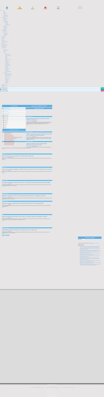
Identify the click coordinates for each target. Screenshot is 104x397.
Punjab (4, 12)
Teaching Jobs (5, 34)
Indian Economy (7, 68)
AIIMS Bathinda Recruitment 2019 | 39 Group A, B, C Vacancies (19, 230)
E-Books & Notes (4, 44)
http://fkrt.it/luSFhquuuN (96, 243)
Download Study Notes (5, 85)
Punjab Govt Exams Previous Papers (9, 136)
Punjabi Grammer (5, 50)
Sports (6, 53)
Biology (6, 56)
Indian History (7, 70)
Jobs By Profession (4, 30)
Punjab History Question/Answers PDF (9, 143)
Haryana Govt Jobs (50, 392)
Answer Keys (3, 37)
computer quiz (5, 72)
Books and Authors (7, 54)
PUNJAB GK (64, 390)
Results (3, 38)
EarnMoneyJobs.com (29, 121)
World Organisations (7, 65)
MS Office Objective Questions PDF (8, 139)
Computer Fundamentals (8, 73)
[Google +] (56, 395)
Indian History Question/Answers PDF (9, 144)
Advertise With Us (4, 47)
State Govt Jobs (80, 8)
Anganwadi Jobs (5, 18)
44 (7, 235)
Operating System (7, 77)
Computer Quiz (6, 115)
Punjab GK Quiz (6, 107)
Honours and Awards (8, 59)
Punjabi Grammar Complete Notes (8, 135)
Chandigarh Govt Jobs (51, 391)
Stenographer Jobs (7, 24)
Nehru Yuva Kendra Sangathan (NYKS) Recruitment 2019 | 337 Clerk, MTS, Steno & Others (27, 169)
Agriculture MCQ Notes (7, 134)
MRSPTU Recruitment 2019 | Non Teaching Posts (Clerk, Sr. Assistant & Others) (24, 196)
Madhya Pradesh (5, 16)
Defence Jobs (5, 20)
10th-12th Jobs (80, 7)
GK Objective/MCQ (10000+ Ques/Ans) (9, 142)
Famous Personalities (8, 71)
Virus (6, 76)
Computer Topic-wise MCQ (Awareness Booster (10, 138)
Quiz (2, 48)
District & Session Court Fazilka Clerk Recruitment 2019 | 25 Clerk (36, 144)
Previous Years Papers (5, 45)
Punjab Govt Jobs (80, 6)
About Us (3, 86)
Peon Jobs (6, 23)
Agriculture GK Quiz (7, 113)
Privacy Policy (34, 391)
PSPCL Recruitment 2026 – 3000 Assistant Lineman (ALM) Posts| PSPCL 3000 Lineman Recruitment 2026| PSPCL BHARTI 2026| (90, 261)
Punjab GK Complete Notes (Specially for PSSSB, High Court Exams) (13, 137)
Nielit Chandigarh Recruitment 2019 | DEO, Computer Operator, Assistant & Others (24, 216)
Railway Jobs (5, 29)
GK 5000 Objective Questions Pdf (8, 141)
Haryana (4, 14)
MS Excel (6, 83)
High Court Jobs (5, 21)
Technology (6, 66)
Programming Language (8, 75)
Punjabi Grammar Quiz (7, 109)
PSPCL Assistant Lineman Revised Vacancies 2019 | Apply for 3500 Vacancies (39, 134)
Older (8, 235)
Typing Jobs (5, 35)
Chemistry (6, 58)
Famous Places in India (8, 55)
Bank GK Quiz (6, 111)
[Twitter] (52, 395)
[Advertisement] (52, 97)
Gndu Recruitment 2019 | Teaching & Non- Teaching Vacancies (38, 119)
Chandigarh (4, 13)
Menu (0, 10)
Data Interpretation (7, 74)
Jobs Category (3, 17)
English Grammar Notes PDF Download (9, 140)
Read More (27, 124)
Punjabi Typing (4, 46)
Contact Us (33, 390)
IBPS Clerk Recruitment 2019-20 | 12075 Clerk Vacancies (17, 156)
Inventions (6, 60)
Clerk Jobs (6, 22)
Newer (3, 235)
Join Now (102, 89)
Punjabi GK (4, 49)
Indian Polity (6, 69)
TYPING (63, 391)
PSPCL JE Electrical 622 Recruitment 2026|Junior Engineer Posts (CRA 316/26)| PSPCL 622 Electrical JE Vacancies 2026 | (90, 252)
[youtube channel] (90, 285)
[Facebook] (48, 395)
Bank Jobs (4, 19)
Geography (6, 67)
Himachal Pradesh (5, 15)
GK (3, 52)
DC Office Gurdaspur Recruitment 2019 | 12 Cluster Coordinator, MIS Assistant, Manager (26, 182)
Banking (4, 51)
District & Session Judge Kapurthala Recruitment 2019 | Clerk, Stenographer (23, 203)
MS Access (6, 82)
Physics (6, 57)
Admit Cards (3, 36)
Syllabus (3, 39)
